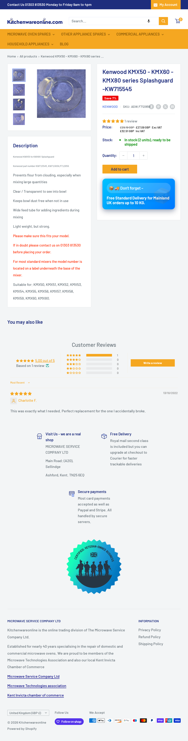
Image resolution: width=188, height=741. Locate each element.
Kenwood (110, 106)
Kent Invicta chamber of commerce (35, 695)
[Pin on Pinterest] (158, 106)
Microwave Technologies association (36, 685)
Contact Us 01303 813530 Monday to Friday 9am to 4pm (49, 4)
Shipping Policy (150, 643)
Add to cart (120, 169)
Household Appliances (28, 44)
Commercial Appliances (138, 34)
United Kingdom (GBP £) (25, 713)
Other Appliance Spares (83, 34)
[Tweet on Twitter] (165, 106)
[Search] (163, 21)
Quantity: (109, 155)
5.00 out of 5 (45, 360)
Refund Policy (149, 636)
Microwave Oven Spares (29, 34)
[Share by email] (172, 106)
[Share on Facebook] (151, 106)
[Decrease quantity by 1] (123, 155)
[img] (21, 393)
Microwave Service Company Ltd (33, 676)
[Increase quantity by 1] (143, 155)
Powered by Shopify (22, 729)
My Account (168, 4)
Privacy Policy (149, 630)
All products (28, 56)
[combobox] (114, 21)
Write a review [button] (152, 363)
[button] (148, 21)
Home (11, 56)
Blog (64, 44)
